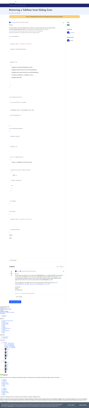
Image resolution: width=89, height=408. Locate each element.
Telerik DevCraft (3, 307)
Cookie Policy (10, 406)
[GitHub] (5, 357)
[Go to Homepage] (15, 3)
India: (9, 345)
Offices (3, 386)
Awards (3, 381)
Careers (3, 385)
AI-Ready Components (9, 312)
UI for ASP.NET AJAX (21, 5)
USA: (9, 343)
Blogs (3, 326)
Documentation (5, 322)
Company (4, 379)
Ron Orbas (13, 22)
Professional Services (6, 328)
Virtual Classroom (5, 330)
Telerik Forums (13, 5)
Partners (4, 329)
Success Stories (5, 336)
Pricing (3, 316)
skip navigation (12, 3)
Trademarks (79, 398)
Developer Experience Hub (7, 320)
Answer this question (15, 302)
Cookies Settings (82, 405)
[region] (44, 405)
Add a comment (13, 260)
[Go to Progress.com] (4, 375)
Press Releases (5, 382)
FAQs (3, 332)
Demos (3, 321)
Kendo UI (2, 310)
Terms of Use (5, 402)
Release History (5, 324)
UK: (9, 344)
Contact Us (4, 342)
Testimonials (4, 338)
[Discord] (5, 358)
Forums (3, 325)
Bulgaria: (10, 346)
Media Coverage (5, 383)
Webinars (4, 327)
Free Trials (4, 315)
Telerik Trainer (19, 293)
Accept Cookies (71, 405)
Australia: (10, 347)
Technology (4, 380)
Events (3, 331)
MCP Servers (2, 312)
